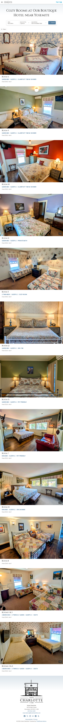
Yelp (38, 716)
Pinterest (35, 716)
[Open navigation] (2, 2)
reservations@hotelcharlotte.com (31, 713)
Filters (4, 29)
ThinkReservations (41, 721)
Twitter (27, 716)
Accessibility (29, 719)
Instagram (30, 716)
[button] (12, 22)
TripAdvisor (33, 716)
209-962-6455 (31, 711)
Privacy (35, 719)
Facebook (24, 716)
